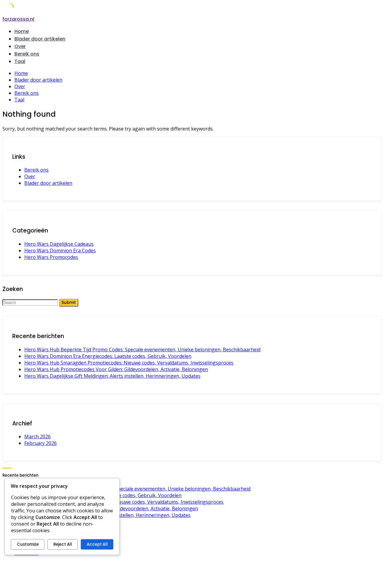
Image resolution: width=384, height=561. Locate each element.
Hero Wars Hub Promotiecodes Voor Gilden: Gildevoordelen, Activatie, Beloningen (116, 369)
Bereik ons (26, 53)
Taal (19, 61)
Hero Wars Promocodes (51, 257)
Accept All (97, 544)
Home (21, 31)
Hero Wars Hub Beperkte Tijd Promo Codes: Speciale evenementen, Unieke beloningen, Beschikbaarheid (142, 349)
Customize (28, 544)
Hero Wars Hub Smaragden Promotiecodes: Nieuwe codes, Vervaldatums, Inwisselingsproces (128, 362)
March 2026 (37, 436)
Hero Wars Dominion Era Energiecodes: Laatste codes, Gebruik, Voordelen (107, 356)
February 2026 (40, 443)
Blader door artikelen (39, 38)
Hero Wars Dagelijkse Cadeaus (59, 244)
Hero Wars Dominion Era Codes (60, 250)
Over (20, 46)
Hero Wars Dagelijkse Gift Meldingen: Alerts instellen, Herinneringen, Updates (112, 376)
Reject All (62, 544)
